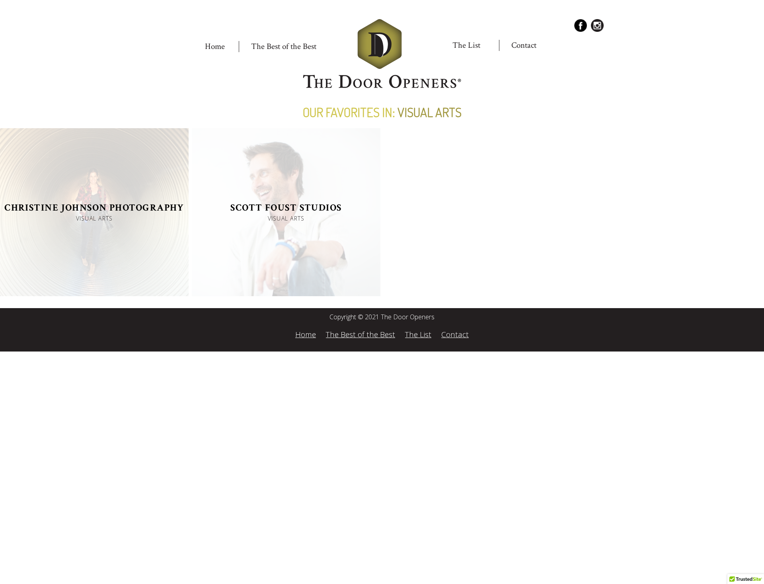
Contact (523, 45)
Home (215, 46)
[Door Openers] (382, 54)
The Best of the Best (283, 46)
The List (418, 334)
